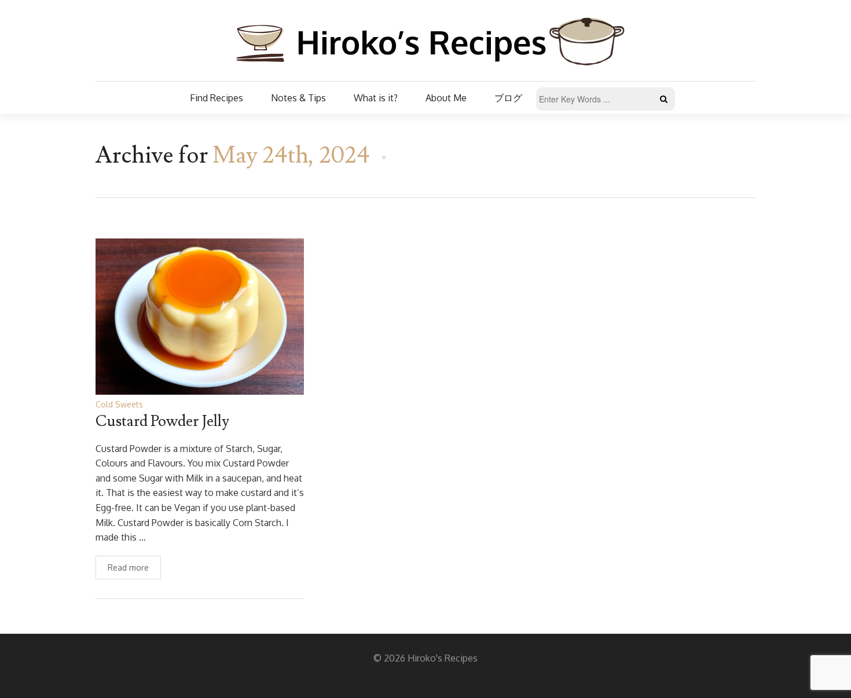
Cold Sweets (119, 404)
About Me (446, 98)
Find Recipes (216, 98)
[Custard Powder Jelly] (200, 316)
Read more (128, 567)
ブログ (508, 98)
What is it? (376, 98)
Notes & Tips (298, 98)
